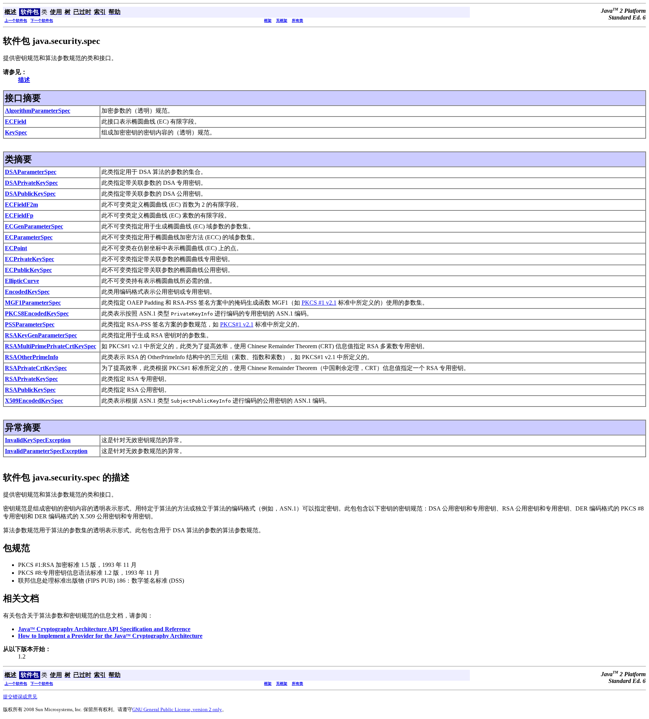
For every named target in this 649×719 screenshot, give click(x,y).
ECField (15, 121)
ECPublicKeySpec (28, 270)
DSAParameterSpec (30, 172)
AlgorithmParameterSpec (37, 110)
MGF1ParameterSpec (33, 302)
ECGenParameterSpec (34, 226)
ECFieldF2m (21, 204)
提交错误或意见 (20, 696)
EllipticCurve (22, 281)
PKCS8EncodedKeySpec (37, 313)
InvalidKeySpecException (38, 440)
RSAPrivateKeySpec (31, 379)
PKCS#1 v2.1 (237, 324)
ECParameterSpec (29, 237)
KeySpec (16, 132)
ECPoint (16, 248)
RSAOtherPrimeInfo (31, 357)
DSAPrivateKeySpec (31, 183)
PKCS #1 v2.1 (319, 302)
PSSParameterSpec (29, 324)
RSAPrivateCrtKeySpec (36, 368)
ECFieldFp (19, 215)
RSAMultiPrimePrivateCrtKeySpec (50, 346)
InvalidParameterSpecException (46, 451)
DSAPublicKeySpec (30, 193)
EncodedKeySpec (27, 292)
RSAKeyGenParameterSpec (41, 335)
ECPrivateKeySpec (29, 259)
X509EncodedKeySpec (34, 400)
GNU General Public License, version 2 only (177, 709)
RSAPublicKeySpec (30, 390)
